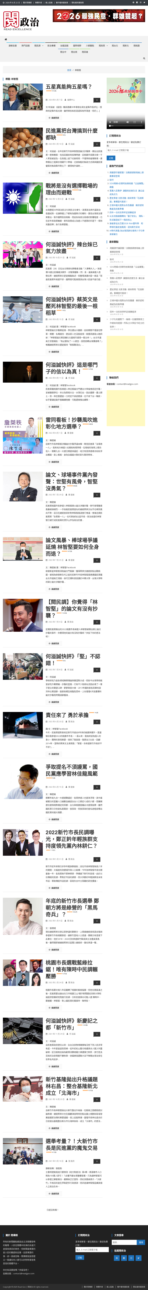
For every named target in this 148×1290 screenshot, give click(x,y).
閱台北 (115, 45)
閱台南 (74, 52)
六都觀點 (90, 45)
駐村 (112, 179)
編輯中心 (71, 99)
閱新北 (126, 45)
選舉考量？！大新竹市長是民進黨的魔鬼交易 (72, 1145)
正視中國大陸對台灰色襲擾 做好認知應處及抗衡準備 (127, 302)
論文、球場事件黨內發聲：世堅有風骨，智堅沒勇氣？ (72, 482)
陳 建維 (70, 433)
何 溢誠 (71, 144)
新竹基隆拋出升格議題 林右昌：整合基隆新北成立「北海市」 (74, 1086)
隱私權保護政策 (78, 2)
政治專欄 (51, 45)
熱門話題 (26, 45)
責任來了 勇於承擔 (72, 715)
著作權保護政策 (62, 2)
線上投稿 (49, 2)
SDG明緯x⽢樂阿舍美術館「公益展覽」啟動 (127, 268)
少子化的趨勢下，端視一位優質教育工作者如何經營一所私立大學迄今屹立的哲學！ (127, 323)
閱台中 (63, 52)
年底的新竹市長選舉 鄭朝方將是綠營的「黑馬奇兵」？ (72, 908)
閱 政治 (70, 621)
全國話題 (64, 45)
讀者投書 (13, 45)
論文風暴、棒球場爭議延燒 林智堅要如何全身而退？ (72, 547)
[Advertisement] (126, 354)
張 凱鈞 (71, 1161)
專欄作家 (38, 2)
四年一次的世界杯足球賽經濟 (123, 212)
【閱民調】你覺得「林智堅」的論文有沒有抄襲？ (72, 609)
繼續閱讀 (55, 117)
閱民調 (37, 45)
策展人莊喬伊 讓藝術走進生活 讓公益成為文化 (127, 280)
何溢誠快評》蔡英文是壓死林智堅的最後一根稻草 (72, 306)
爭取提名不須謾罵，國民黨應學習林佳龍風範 (72, 771)
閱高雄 (85, 52)
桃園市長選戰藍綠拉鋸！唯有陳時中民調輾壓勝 (72, 969)
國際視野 (77, 45)
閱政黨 (102, 45)
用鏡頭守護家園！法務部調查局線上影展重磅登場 (127, 250)
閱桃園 (137, 45)
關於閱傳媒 (27, 2)
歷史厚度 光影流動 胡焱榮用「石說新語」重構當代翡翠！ (127, 291)
